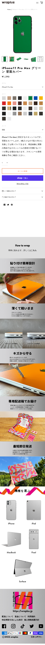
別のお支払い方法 (22, 184)
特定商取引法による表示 (12, 620)
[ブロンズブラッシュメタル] (20, 113)
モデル (4, 83)
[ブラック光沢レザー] (20, 108)
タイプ (4, 126)
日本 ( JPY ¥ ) (36, 637)
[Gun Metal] (14, 113)
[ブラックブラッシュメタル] (41, 113)
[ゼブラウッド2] (41, 103)
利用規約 (31, 616)
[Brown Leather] (30, 108)
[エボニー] (36, 103)
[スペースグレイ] (14, 98)
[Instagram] (13, 626)
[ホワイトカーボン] (9, 113)
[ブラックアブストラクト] (4, 119)
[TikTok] (22, 626)
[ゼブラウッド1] (30, 103)
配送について (7, 616)
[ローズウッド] (20, 103)
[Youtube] (41, 626)
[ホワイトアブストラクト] (9, 119)
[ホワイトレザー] (25, 108)
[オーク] (25, 103)
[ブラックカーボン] (4, 113)
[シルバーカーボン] (36, 108)
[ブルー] (36, 98)
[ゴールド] (9, 98)
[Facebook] (4, 626)
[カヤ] (4, 108)
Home (9, 9)
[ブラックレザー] (14, 108)
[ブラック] (20, 98)
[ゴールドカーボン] (41, 108)
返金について (20, 616)
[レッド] (4, 103)
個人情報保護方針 (31, 620)
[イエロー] (41, 98)
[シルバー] (4, 98)
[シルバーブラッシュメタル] (25, 113)
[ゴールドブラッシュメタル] (36, 113)
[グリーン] (30, 98)
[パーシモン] (9, 108)
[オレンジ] (9, 103)
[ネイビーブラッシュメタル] (30, 113)
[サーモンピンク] (14, 103)
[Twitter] (32, 626)
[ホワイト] (25, 98)
